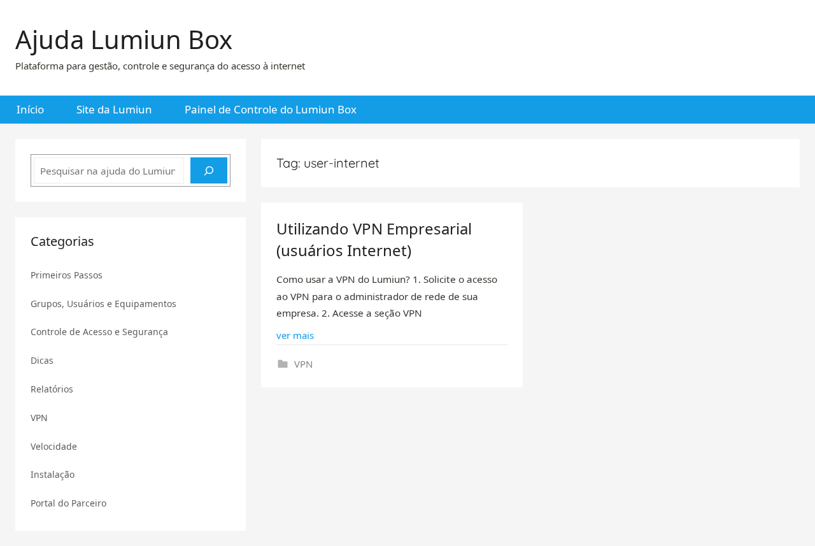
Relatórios (52, 389)
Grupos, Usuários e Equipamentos (103, 304)
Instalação (52, 474)
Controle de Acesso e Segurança (99, 332)
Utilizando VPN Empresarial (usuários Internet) (374, 239)
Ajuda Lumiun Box (123, 39)
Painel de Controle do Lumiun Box (271, 109)
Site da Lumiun (114, 109)
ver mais (295, 335)
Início (30, 109)
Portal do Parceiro (68, 503)
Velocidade (54, 446)
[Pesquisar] (208, 170)
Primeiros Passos (67, 275)
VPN (303, 363)
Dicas (42, 360)
